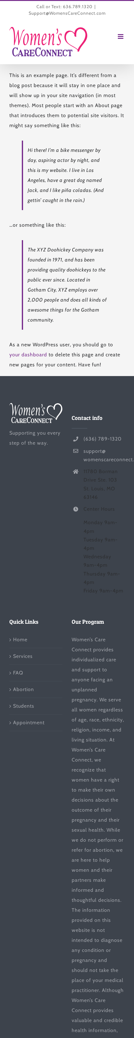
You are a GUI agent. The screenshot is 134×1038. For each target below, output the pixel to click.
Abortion (23, 689)
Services (23, 656)
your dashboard (28, 355)
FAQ (18, 673)
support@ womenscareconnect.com (104, 455)
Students (23, 706)
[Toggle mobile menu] (121, 36)
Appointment (29, 723)
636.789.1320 (78, 6)
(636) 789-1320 (103, 439)
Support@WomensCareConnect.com (67, 13)
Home (20, 640)
